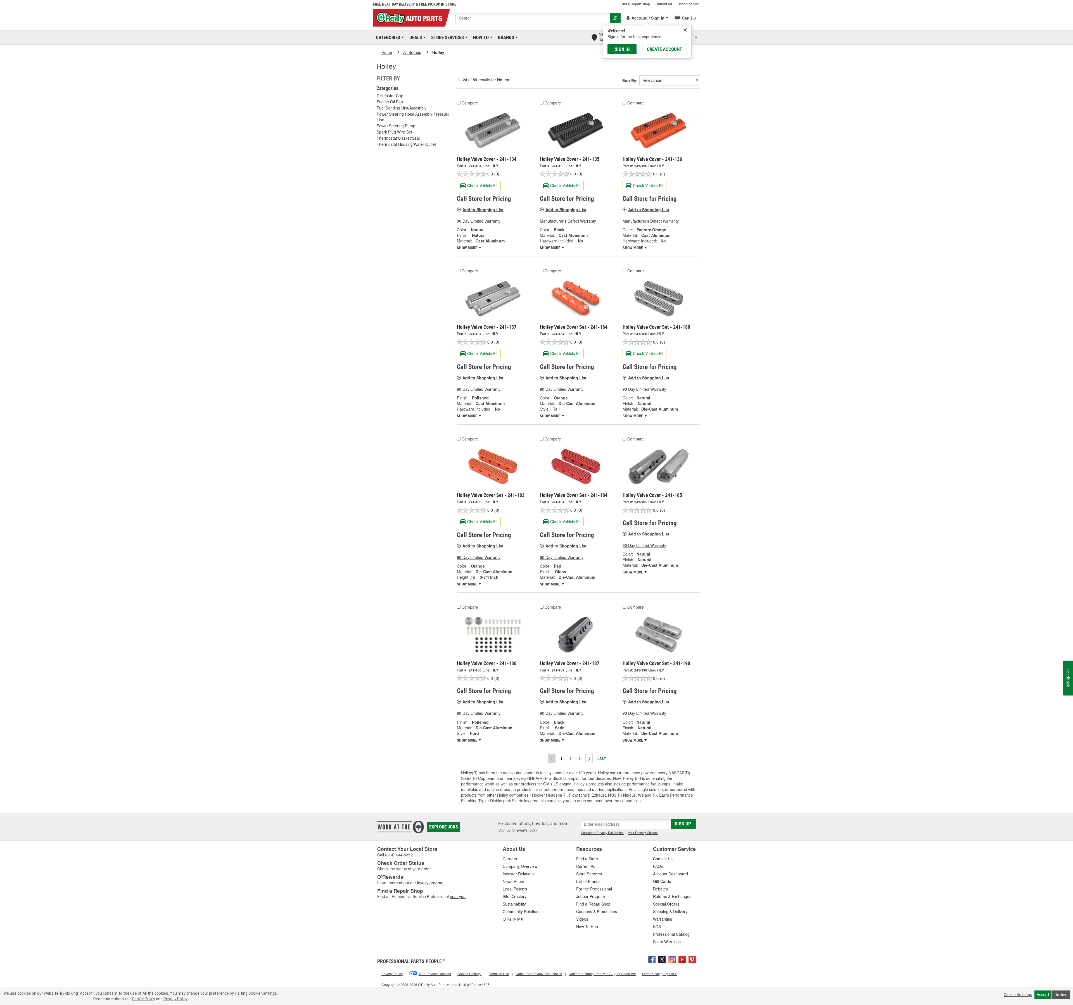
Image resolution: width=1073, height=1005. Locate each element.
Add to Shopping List (483, 209)
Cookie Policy (143, 999)
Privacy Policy (175, 999)
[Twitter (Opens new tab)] (662, 959)
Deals (414, 37)
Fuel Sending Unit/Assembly (401, 108)
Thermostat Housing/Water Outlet (406, 144)
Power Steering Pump (396, 125)
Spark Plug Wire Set (394, 132)
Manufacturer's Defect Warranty (568, 221)
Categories (387, 37)
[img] (685, 30)
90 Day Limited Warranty (478, 221)
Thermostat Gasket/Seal (398, 138)
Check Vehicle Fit (482, 185)
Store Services (446, 37)
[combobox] (532, 18)
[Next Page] (589, 758)
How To (480, 37)
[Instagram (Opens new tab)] (672, 959)
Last (601, 758)
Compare (470, 103)
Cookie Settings (1018, 994)
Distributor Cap (390, 95)
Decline (1061, 994)
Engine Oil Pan (390, 101)
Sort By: (630, 80)
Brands (505, 37)
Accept (1043, 994)
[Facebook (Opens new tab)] (652, 959)
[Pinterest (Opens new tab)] (692, 959)
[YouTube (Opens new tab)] (682, 959)
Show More (467, 248)
